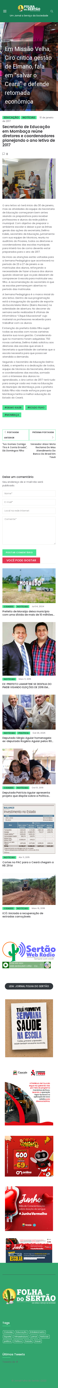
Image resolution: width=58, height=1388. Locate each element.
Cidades (8, 606)
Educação (11, 117)
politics (7, 1341)
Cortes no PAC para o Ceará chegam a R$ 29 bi (28, 863)
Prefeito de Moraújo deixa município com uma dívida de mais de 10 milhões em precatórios (27, 615)
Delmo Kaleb (14, 407)
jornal (34, 1336)
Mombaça (13, 414)
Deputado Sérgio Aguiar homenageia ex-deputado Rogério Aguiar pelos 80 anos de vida (27, 741)
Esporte (7, 1336)
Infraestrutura (21, 1336)
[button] (29, 66)
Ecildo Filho (36, 407)
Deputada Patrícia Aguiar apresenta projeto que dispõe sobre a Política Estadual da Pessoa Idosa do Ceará (26, 796)
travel (38, 1341)
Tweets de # (10, 1361)
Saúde (28, 1341)
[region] (29, 66)
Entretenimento (37, 1332)
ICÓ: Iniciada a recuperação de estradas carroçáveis (22, 914)
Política (24, 733)
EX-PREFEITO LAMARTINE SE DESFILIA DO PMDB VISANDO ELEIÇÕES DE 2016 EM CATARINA (27, 687)
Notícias (29, 117)
